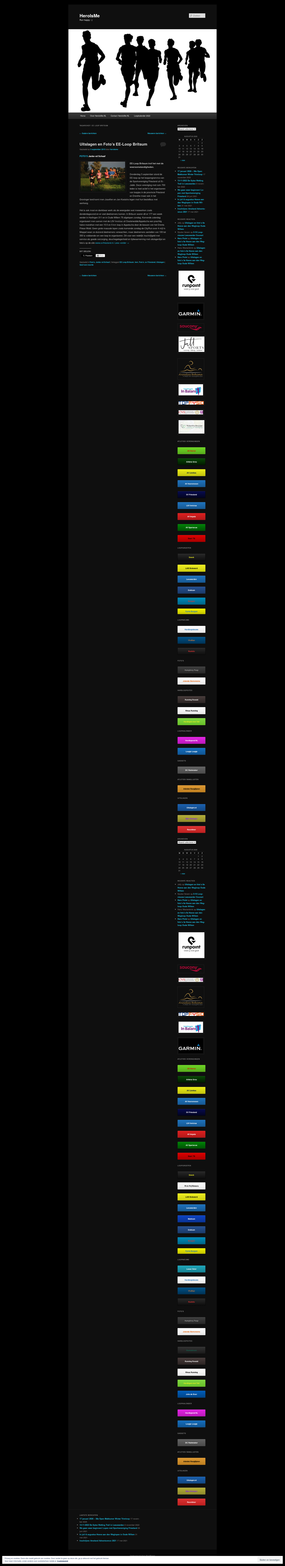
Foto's (92, 262)
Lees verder (122, 242)
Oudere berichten (88, 133)
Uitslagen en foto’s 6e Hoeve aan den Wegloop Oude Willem (191, 225)
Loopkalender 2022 (142, 115)
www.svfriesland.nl (104, 242)
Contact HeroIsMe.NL (120, 115)
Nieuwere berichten (157, 133)
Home (82, 115)
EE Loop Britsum (127, 262)
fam (136, 262)
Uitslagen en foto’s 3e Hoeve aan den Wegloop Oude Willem (191, 260)
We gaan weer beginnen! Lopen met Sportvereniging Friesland (191, 192)
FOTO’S (84, 156)
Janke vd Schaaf (103, 262)
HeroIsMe (90, 15)
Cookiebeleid (62, 1561)
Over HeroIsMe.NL (98, 115)
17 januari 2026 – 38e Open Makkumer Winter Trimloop (105, 1518)
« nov (182, 160)
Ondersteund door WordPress (142, 1555)
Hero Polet (182, 238)
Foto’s (141, 262)
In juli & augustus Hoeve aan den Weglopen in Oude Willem (191, 202)
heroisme (114, 149)
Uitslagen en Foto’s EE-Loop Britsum (113, 144)
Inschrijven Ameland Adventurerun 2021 (98, 1540)
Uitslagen (160, 262)
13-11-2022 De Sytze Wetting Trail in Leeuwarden (102, 1524)
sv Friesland (150, 262)
